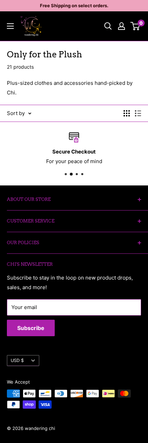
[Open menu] (10, 26)
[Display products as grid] (127, 113)
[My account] (121, 26)
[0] (135, 26)
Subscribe (30, 328)
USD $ (17, 360)
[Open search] (108, 26)
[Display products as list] (138, 113)
